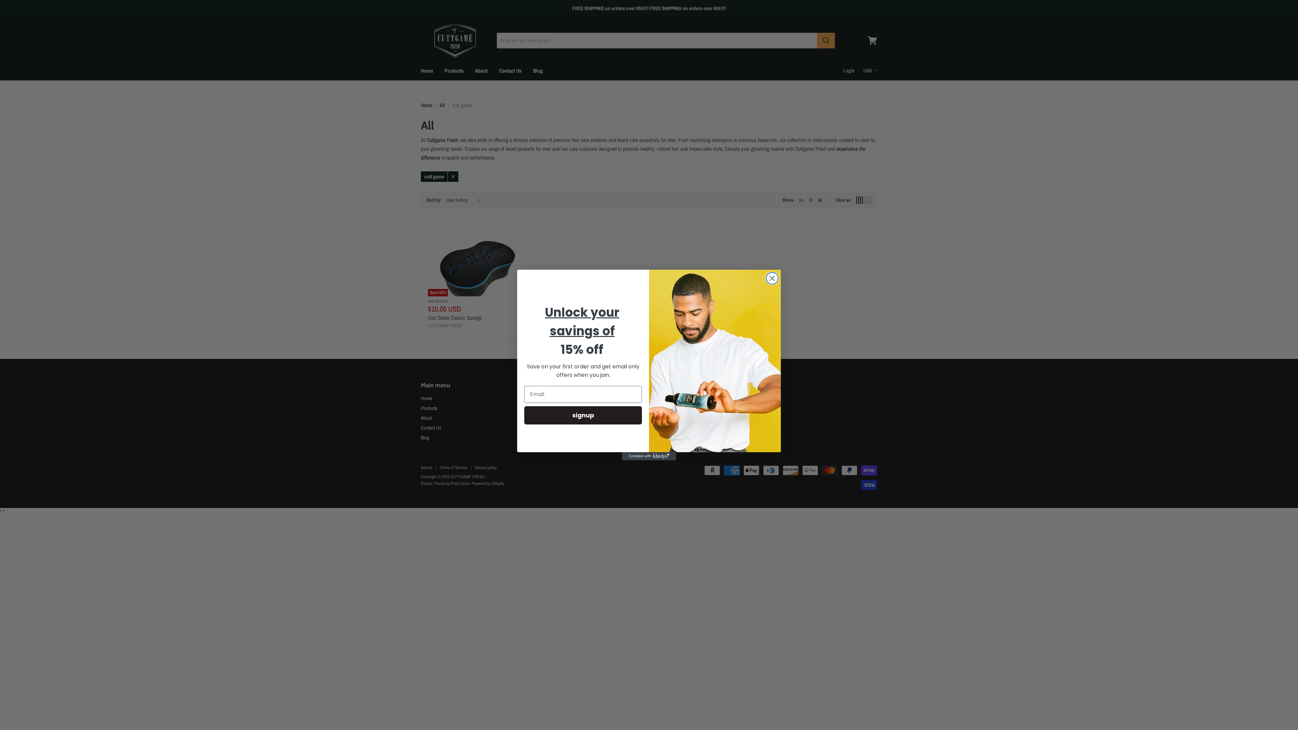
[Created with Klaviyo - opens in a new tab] (649, 456)
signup (583, 415)
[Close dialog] (772, 278)
